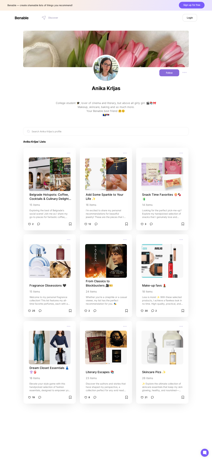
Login (190, 17)
